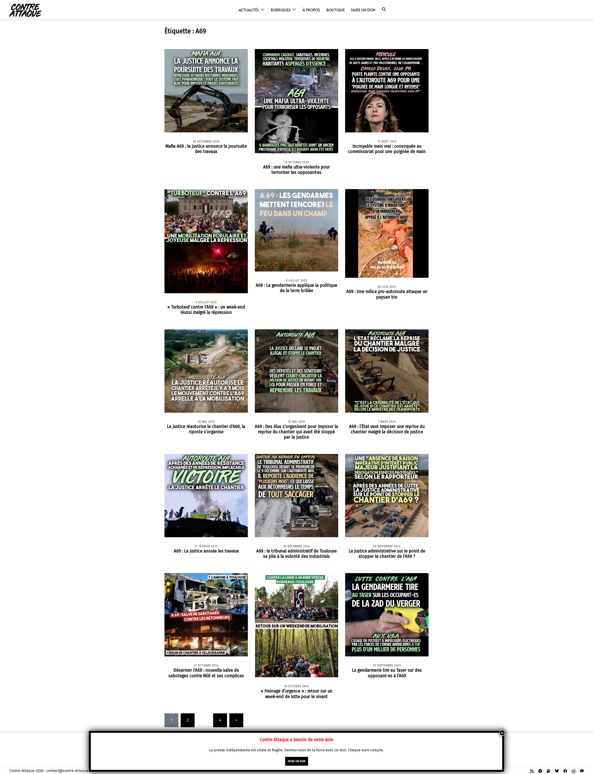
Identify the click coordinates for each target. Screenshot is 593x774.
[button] (384, 9)
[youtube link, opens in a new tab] (582, 770)
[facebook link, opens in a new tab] (565, 770)
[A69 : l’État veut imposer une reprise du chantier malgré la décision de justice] (387, 370)
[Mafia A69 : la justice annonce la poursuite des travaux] (206, 90)
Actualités (249, 9)
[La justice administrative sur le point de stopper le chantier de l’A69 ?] (387, 495)
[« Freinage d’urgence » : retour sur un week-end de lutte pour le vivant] (296, 625)
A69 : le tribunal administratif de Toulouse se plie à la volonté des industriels (296, 553)
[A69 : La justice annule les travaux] (206, 495)
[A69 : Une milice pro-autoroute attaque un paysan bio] (387, 233)
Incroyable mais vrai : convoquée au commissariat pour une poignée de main (387, 148)
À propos (311, 9)
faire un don (296, 761)
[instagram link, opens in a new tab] (573, 770)
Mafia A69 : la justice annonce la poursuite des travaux (206, 148)
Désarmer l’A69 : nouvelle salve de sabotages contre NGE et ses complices (206, 672)
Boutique (335, 9)
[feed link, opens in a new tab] (532, 770)
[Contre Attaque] (25, 9)
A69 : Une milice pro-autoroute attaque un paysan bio (386, 294)
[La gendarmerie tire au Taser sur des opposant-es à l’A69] (387, 614)
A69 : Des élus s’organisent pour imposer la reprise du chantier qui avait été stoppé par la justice (296, 432)
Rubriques (280, 9)
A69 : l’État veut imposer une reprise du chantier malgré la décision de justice (387, 429)
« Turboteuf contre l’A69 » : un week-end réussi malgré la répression (206, 309)
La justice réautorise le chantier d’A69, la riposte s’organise (206, 429)
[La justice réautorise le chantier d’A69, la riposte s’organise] (206, 370)
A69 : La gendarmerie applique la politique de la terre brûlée (296, 287)
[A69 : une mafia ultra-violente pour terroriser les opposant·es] (296, 100)
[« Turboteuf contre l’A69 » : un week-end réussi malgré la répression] (206, 241)
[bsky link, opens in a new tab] (557, 770)
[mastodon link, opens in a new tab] (548, 770)
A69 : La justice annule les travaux (206, 551)
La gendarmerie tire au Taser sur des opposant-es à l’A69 (387, 672)
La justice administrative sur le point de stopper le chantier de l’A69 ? (387, 553)
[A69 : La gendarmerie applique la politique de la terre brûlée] (296, 230)
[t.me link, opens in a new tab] (540, 770)
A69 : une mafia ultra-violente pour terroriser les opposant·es (296, 169)
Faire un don (363, 9)
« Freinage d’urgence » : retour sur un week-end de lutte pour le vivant (296, 693)
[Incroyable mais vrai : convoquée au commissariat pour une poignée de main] (387, 90)
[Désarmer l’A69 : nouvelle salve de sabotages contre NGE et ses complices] (206, 614)
